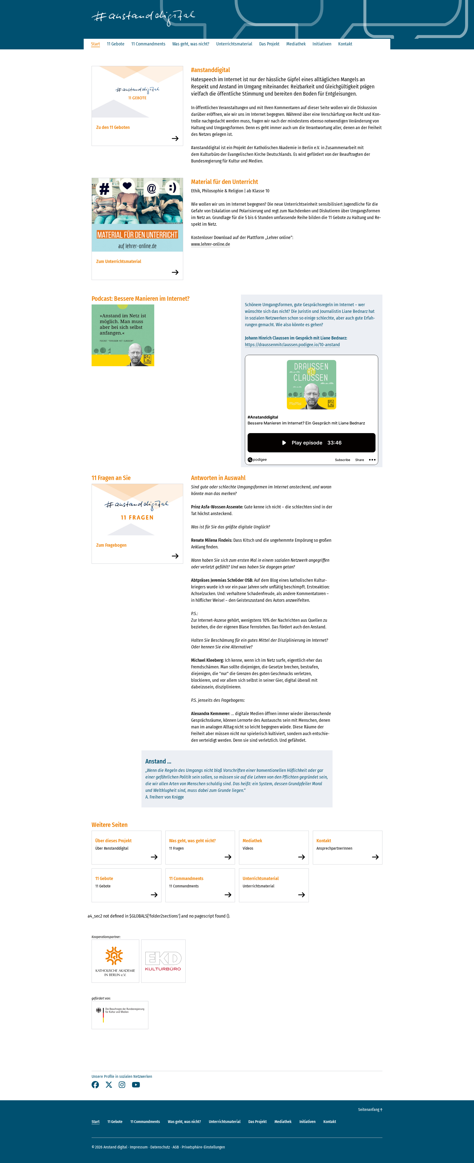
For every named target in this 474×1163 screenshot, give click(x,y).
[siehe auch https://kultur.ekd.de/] (163, 961)
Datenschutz (160, 1147)
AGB (176, 1147)
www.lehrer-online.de (210, 244)
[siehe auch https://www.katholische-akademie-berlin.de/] (115, 961)
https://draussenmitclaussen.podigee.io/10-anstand (292, 344)
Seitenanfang (369, 1109)
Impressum (139, 1147)
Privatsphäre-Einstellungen (203, 1147)
